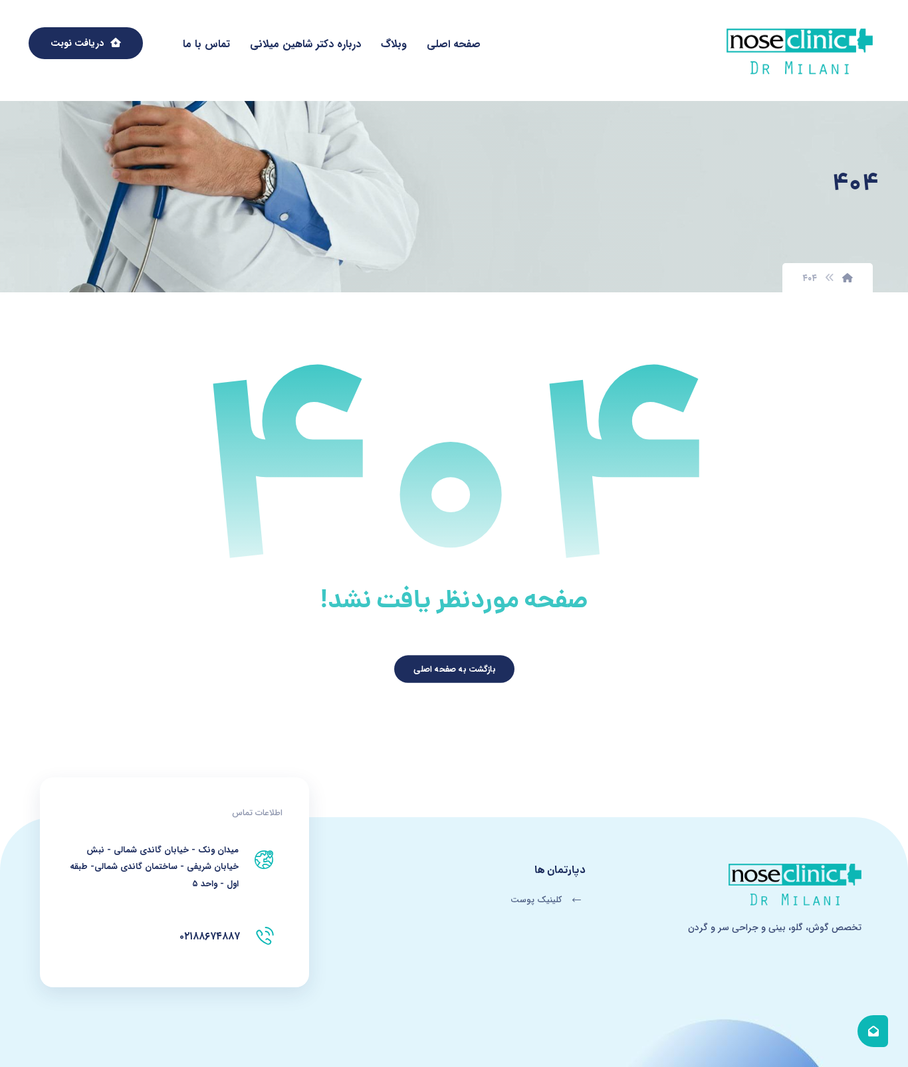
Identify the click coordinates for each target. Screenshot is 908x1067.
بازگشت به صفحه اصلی (454, 669)
